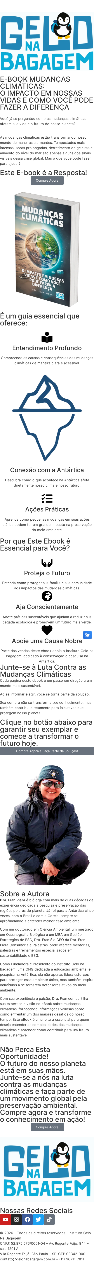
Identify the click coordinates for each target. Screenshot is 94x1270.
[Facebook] (27, 1219)
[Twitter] (38, 1219)
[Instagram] (16, 1219)
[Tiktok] (49, 1219)
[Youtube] (5, 1219)
